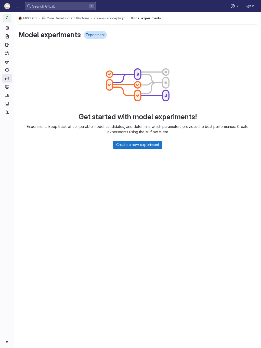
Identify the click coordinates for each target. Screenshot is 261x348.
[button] (18, 6)
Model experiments (145, 18)
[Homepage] (7, 6)
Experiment (95, 35)
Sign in (249, 6)
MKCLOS (30, 18)
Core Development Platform (68, 18)
